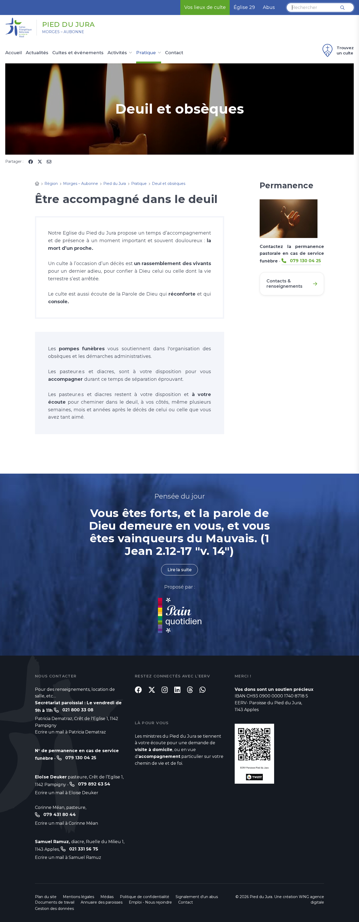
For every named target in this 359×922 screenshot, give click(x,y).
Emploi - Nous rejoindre (150, 902)
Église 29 (244, 7)
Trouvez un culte (345, 50)
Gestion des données (54, 908)
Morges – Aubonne (63, 32)
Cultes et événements (78, 52)
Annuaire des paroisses (101, 902)
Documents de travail (54, 902)
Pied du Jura (68, 24)
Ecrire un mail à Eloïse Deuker (66, 792)
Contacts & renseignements (284, 283)
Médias (107, 896)
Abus (269, 7)
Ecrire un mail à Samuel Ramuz (68, 857)
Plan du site (46, 896)
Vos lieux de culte (205, 7)
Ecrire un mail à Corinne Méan (66, 823)
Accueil (13, 52)
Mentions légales (78, 896)
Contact (174, 52)
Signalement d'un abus (197, 896)
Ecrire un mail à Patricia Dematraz (70, 732)
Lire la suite (179, 569)
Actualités (37, 52)
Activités (117, 52)
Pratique (146, 52)
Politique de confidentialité (144, 896)
